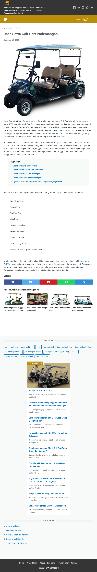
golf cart (14, 347)
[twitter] (31, 282)
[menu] (7, 19)
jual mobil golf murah (13, 352)
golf (6, 347)
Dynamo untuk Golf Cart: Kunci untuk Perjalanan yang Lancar (37, 182)
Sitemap (74, 563)
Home (21, 563)
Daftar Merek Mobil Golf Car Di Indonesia (47, 506)
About (42, 563)
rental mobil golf (11, 356)
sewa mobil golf (42, 356)
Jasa (38, 347)
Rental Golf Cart (61, 133)
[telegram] (84, 282)
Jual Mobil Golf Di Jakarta (40, 390)
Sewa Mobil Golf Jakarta (17, 535)
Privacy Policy (63, 563)
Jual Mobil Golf (13, 526)
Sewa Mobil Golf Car (15, 539)
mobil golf (48, 352)
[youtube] (79, 8)
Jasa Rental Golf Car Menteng (25, 166)
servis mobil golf (27, 356)
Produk (74, 352)
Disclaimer (51, 563)
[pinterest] (48, 282)
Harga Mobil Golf (14, 530)
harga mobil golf (27, 347)
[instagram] (83, 8)
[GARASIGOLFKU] (9, 3)
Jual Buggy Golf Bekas (16, 543)
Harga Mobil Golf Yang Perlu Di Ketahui (46, 493)
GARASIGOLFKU (52, 568)
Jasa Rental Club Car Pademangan (27, 178)
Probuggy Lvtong (62, 352)
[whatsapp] (87, 8)
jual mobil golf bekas (83, 347)
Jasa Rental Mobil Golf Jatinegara (27, 174)
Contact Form (32, 563)
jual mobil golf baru (64, 347)
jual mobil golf (48, 347)
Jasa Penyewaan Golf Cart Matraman (28, 170)
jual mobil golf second (33, 352)
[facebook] (74, 8)
